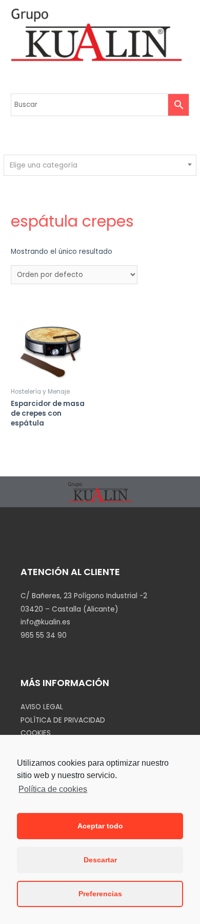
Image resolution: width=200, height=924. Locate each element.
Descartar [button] (100, 860)
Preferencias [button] (100, 894)
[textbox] (100, 165)
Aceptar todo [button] (100, 826)
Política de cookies (52, 789)
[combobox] (100, 165)
